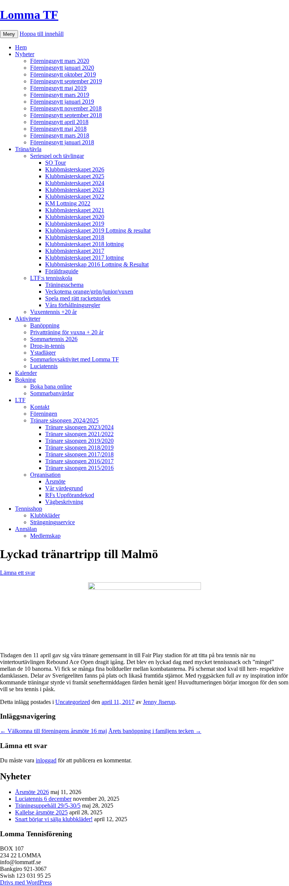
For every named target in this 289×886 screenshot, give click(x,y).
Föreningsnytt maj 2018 (58, 128)
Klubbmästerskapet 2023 (74, 190)
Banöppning (44, 325)
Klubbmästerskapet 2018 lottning (84, 244)
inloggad (46, 760)
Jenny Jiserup (159, 702)
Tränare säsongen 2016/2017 (79, 461)
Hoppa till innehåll (42, 34)
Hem (21, 47)
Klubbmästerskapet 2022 (74, 196)
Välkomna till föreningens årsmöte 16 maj (53, 731)
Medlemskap (45, 536)
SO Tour (55, 162)
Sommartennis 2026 (54, 339)
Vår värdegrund (64, 488)
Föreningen (43, 413)
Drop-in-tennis (47, 346)
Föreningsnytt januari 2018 (62, 142)
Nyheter (24, 54)
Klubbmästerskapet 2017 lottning (84, 257)
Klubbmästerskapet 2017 (74, 251)
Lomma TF (29, 14)
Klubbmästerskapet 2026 (74, 169)
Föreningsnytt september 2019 (66, 81)
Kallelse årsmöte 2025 (41, 812)
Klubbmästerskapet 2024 (74, 183)
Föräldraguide (61, 271)
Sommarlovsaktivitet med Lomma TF (74, 359)
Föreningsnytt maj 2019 (58, 88)
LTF (20, 400)
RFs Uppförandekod (69, 495)
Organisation (45, 474)
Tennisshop (28, 508)
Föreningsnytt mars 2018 (59, 135)
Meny (9, 34)
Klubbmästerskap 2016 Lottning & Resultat (97, 264)
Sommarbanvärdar (52, 393)
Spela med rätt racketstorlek (78, 298)
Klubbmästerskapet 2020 (74, 217)
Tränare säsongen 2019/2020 (79, 441)
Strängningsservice (52, 522)
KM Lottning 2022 (67, 203)
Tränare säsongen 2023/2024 (79, 427)
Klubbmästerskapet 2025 (74, 176)
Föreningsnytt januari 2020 (62, 67)
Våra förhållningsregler (72, 305)
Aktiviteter (27, 318)
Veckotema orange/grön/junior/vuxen (89, 291)
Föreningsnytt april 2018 (59, 122)
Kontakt (39, 407)
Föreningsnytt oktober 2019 (63, 74)
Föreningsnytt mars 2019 (59, 95)
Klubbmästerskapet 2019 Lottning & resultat (98, 230)
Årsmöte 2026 (32, 792)
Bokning (25, 379)
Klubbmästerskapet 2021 (74, 210)
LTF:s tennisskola (51, 278)
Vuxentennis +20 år (53, 312)
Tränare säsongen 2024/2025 (64, 420)
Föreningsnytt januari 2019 (62, 101)
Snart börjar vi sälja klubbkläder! (54, 819)
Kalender (26, 373)
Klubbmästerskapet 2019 (74, 223)
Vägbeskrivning (64, 502)
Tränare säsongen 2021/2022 (79, 434)
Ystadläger (43, 352)
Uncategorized (72, 702)
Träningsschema (64, 285)
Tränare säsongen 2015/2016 (79, 468)
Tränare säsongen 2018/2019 (79, 447)
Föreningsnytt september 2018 (66, 115)
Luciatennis (44, 366)
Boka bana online (51, 386)
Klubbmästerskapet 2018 (74, 237)
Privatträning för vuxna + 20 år (66, 332)
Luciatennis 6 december (43, 799)
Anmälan (26, 529)
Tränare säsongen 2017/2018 (79, 454)
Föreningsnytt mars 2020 (59, 61)
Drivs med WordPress (26, 882)
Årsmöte (55, 481)
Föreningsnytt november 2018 (66, 108)
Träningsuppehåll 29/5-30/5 (48, 805)
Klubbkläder (45, 515)
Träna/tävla (28, 149)
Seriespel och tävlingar (57, 156)
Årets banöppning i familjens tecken (154, 731)
